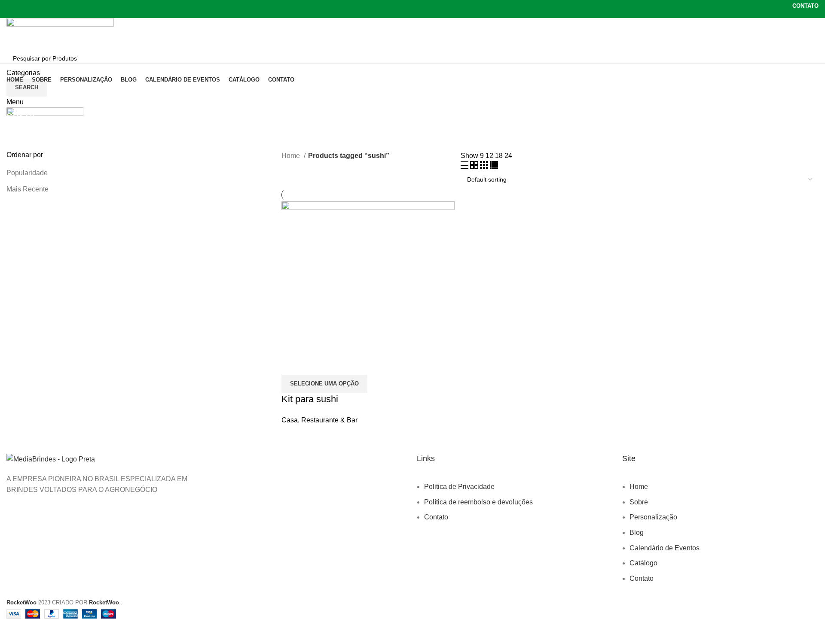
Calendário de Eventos (664, 548)
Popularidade (27, 172)
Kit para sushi (309, 399)
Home (291, 155)
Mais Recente (27, 189)
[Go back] (17, 96)
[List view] (465, 166)
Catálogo (643, 563)
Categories (24, 138)
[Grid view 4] (494, 166)
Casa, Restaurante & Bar (319, 420)
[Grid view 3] (485, 166)
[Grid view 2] (475, 166)
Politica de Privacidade (459, 486)
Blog (636, 532)
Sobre (638, 502)
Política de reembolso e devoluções (478, 502)
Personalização (653, 517)
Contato (436, 517)
